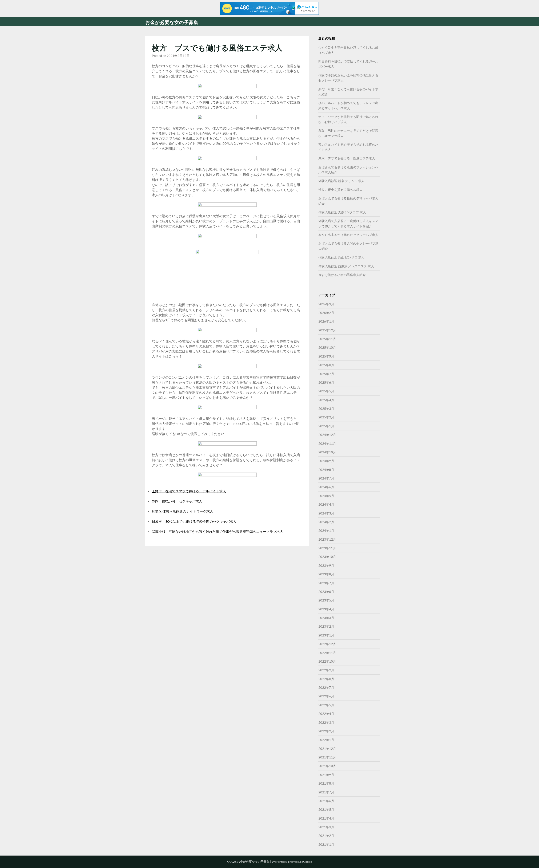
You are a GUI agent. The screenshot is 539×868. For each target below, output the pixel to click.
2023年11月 (327, 548)
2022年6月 (326, 696)
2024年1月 (326, 530)
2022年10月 (327, 661)
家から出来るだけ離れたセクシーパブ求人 (348, 235)
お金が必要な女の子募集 (171, 22)
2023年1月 (326, 635)
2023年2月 (326, 626)
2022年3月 (326, 722)
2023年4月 (326, 609)
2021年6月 (326, 801)
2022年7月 (326, 687)
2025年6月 (326, 382)
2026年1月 (326, 321)
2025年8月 (326, 365)
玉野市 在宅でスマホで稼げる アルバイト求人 (189, 491)
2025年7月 (326, 374)
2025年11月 (327, 339)
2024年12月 (327, 435)
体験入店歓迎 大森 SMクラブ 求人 (342, 212)
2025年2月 (326, 417)
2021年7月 (326, 792)
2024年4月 (326, 504)
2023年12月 (327, 539)
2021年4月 (326, 818)
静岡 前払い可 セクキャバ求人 (177, 501)
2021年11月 (327, 757)
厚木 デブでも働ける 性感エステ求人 (346, 158)
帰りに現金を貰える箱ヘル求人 (340, 190)
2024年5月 (326, 496)
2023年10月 (327, 557)
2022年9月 (326, 670)
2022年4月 (326, 713)
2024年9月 (326, 461)
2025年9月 (326, 356)
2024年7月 (326, 478)
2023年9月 (326, 565)
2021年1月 (326, 844)
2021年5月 (326, 809)
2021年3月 (326, 827)
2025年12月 (327, 330)
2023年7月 (326, 583)
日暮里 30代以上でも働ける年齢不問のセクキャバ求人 (194, 521)
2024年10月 (327, 452)
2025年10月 (327, 347)
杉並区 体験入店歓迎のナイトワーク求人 (182, 511)
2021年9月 (326, 775)
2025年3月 (326, 408)
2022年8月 (326, 679)
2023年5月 (326, 600)
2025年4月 (326, 400)
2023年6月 (326, 591)
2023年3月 (326, 618)
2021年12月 (327, 748)
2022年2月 (326, 731)
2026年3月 (326, 304)
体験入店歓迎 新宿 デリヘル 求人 (341, 181)
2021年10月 (327, 766)
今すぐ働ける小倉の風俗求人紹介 (342, 275)
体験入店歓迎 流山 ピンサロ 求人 (341, 257)
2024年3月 (326, 513)
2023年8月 (326, 574)
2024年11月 (327, 443)
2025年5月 (326, 391)
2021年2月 (326, 835)
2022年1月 (326, 740)
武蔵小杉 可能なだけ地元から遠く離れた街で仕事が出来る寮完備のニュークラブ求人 (217, 531)
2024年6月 (326, 487)
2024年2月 (326, 522)
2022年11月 (327, 653)
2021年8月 (326, 783)
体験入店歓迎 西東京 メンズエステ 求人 (346, 266)
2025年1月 (326, 426)
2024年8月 (326, 470)
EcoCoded (305, 861)
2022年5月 (326, 705)
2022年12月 (327, 644)
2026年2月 (326, 313)
